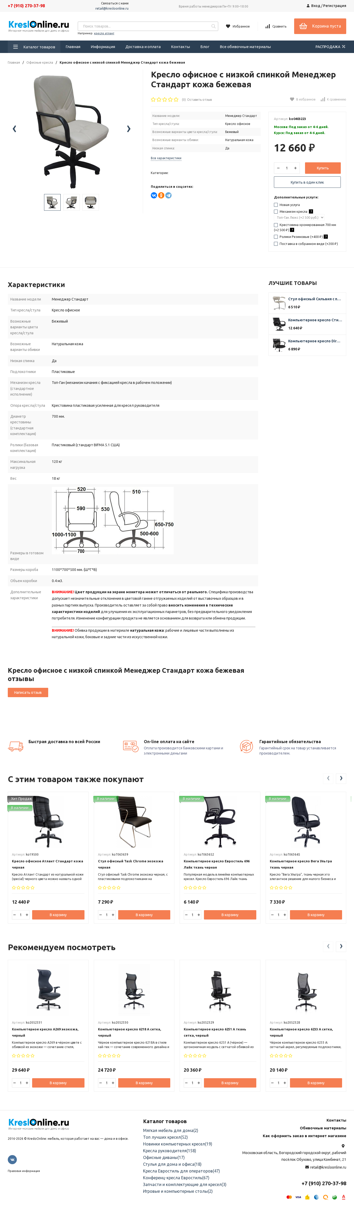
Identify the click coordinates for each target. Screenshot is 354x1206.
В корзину (58, 915)
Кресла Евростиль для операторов (181, 1171)
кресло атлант (104, 33)
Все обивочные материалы (245, 46)
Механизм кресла (295, 211)
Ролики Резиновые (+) (303, 236)
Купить (323, 168)
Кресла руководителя (169, 1150)
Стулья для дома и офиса (172, 1164)
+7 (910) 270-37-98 (26, 5)
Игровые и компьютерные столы (178, 1191)
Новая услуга (289, 204)
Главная (73, 46)
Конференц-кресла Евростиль (176, 1177)
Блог (204, 46)
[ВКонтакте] (154, 195)
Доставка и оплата (143, 46)
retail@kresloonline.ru (112, 8)
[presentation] (14, 129)
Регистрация (334, 6)
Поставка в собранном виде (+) (308, 243)
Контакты (180, 46)
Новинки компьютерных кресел (177, 1144)
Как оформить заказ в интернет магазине (304, 1136)
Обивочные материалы (323, 1128)
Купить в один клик (307, 182)
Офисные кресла (39, 62)
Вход (315, 6)
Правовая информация (24, 1170)
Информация (103, 46)
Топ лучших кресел (165, 1137)
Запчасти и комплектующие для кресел (184, 1184)
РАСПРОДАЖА (328, 47)
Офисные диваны (164, 1157)
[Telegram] (168, 195)
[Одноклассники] (161, 195)
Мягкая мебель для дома (170, 1130)
